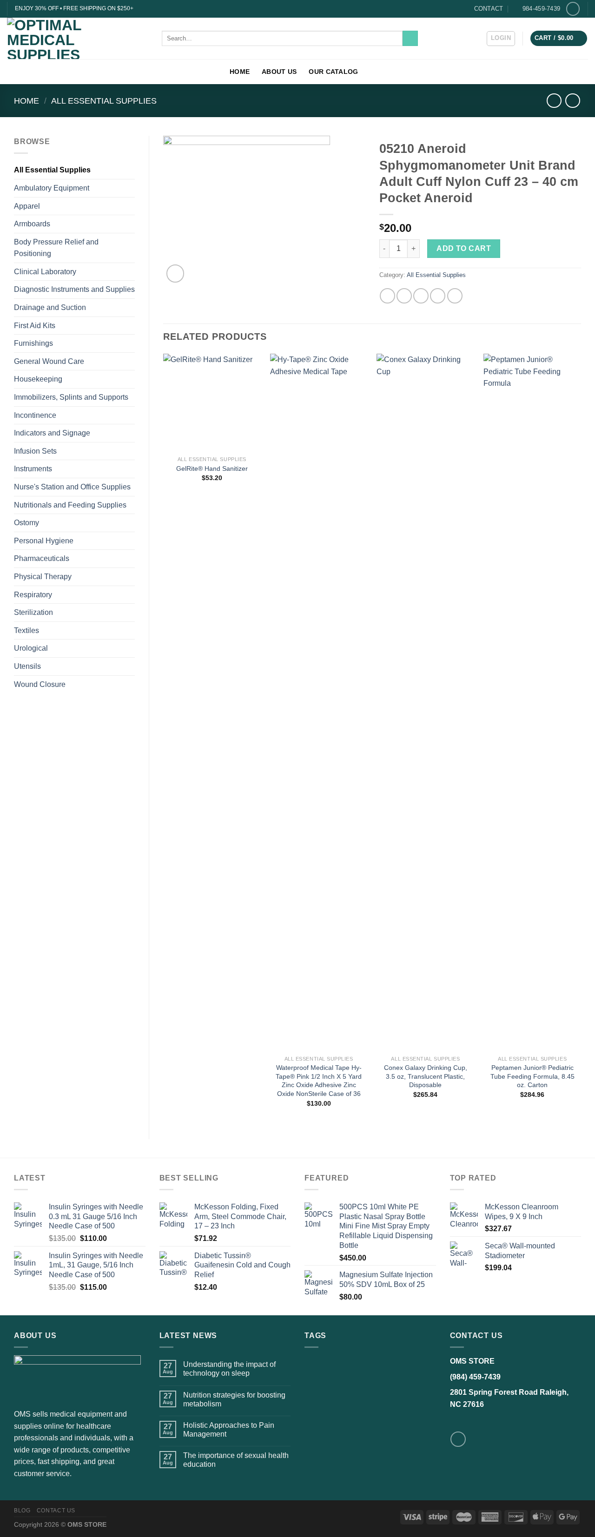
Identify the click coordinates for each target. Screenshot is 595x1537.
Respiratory (33, 595)
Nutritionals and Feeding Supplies (70, 505)
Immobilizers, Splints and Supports (71, 397)
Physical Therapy (43, 576)
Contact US (56, 1510)
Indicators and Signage (52, 433)
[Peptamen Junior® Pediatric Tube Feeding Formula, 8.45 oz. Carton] (532, 702)
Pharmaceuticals (41, 558)
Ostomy (26, 523)
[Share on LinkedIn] (455, 295)
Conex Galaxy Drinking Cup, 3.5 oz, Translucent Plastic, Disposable (425, 1076)
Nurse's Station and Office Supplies (72, 487)
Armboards (32, 224)
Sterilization (33, 612)
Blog (22, 1510)
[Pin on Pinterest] (437, 295)
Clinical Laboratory (45, 272)
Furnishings (33, 343)
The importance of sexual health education (236, 1459)
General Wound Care (49, 361)
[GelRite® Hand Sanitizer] (212, 402)
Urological (31, 648)
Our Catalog (333, 71)
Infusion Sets (35, 451)
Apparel (27, 206)
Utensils (27, 666)
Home (240, 71)
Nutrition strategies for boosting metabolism (234, 1399)
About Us (279, 71)
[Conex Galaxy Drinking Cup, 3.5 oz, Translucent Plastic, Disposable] (425, 702)
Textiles (26, 630)
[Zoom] (175, 273)
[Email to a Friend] (421, 295)
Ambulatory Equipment (51, 188)
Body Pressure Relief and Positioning (56, 248)
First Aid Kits (34, 326)
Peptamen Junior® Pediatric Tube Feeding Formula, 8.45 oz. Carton (532, 1076)
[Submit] (410, 38)
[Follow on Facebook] (573, 8)
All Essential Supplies (104, 101)
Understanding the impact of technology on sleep (229, 1368)
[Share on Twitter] (404, 295)
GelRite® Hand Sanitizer (212, 468)
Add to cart (463, 248)
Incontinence (35, 415)
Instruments (33, 469)
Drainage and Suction (50, 307)
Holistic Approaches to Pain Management (228, 1429)
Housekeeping (38, 379)
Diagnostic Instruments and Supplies (74, 289)
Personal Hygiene (43, 541)
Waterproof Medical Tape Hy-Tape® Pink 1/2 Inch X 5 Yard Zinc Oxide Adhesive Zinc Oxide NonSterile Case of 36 (319, 1080)
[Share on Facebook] (387, 295)
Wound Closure (40, 684)
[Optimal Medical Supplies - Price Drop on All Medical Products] (77, 38)
